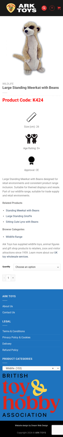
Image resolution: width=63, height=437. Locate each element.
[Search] (44, 8)
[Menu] (52, 8)
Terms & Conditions (13, 331)
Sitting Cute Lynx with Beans (22, 221)
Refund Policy (10, 350)
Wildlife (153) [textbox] (30, 368)
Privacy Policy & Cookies (16, 337)
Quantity (6, 267)
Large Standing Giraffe (19, 216)
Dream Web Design (39, 425)
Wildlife (8, 83)
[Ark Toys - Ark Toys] (22, 8)
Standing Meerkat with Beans (22, 210)
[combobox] (31, 368)
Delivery (6, 343)
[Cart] (59, 8)
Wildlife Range (14, 236)
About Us (7, 306)
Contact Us (8, 312)
